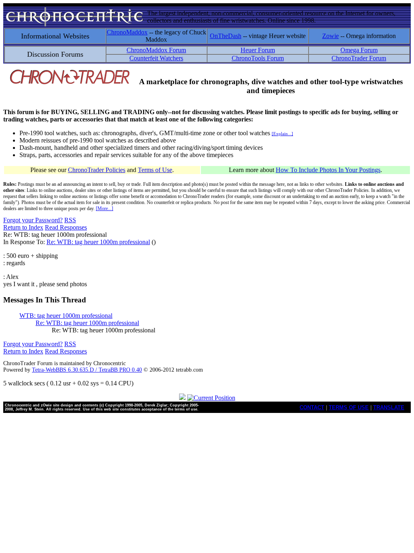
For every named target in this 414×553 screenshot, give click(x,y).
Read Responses (66, 227)
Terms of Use (155, 169)
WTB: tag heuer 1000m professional (65, 315)
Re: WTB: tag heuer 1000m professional (98, 241)
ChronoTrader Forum (359, 58)
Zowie (330, 35)
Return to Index (23, 227)
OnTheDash (225, 35)
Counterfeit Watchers (156, 58)
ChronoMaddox (127, 32)
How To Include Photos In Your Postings (328, 169)
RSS (70, 220)
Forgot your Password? (33, 220)
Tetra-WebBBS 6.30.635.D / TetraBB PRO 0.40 (87, 370)
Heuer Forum (258, 50)
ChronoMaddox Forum (156, 50)
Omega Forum (359, 50)
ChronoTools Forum (258, 58)
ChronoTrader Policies (96, 169)
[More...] (104, 208)
